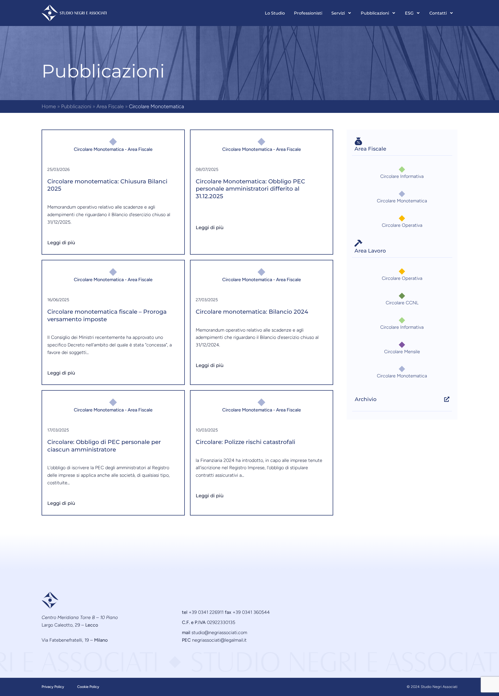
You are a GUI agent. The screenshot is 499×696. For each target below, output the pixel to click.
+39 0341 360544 (251, 612)
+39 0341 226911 (206, 612)
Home (49, 106)
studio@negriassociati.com (219, 632)
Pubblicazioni (76, 106)
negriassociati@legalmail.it (219, 640)
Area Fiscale (110, 106)
